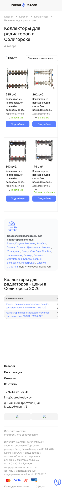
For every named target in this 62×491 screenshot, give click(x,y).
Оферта (40, 486)
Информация (13, 372)
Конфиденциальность (16, 486)
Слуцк (25, 251)
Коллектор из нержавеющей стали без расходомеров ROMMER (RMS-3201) (41, 177)
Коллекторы (41, 16)
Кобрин (37, 258)
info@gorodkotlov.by (18, 397)
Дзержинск (34, 247)
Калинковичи (14, 255)
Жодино (46, 247)
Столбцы (35, 251)
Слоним (41, 262)
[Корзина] (56, 5)
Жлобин (46, 251)
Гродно (19, 243)
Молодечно (13, 251)
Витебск (41, 243)
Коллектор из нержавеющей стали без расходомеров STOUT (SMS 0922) (17, 105)
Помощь (10, 378)
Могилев (30, 243)
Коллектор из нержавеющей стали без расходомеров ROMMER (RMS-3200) (15, 177)
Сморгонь (13, 266)
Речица (28, 255)
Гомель (11, 247)
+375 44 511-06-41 (16, 391)
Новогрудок (28, 262)
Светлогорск (14, 258)
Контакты (11, 384)
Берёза (27, 258)
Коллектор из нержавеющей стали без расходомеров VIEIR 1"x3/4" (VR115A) (41, 105)
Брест (10, 243)
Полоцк (21, 247)
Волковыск (13, 262)
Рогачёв (38, 255)
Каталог (23, 16)
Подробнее (17, 124)
